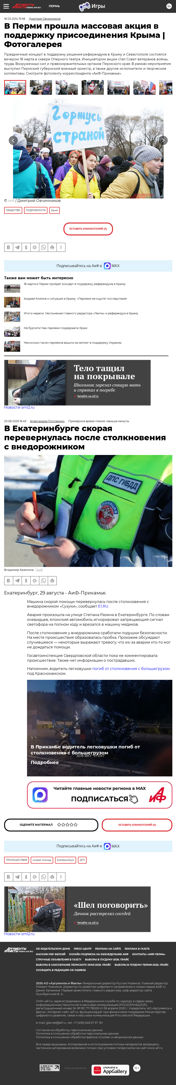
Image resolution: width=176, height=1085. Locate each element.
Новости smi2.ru (19, 407)
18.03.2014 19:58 (14, 18)
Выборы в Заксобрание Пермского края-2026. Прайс (73, 964)
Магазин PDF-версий (50, 954)
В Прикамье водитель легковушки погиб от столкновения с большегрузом (85, 750)
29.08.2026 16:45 (15, 421)
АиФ (11, 200)
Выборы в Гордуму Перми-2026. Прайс (141, 964)
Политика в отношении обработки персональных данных (77, 1033)
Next (163, 140)
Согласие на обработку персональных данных (69, 1030)
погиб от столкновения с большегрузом (130, 669)
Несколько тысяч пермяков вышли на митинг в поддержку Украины (72, 342)
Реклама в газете (137, 948)
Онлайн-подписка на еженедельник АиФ (99, 954)
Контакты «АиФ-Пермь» (148, 954)
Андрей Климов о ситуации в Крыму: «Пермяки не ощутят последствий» (75, 298)
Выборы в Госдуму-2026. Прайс (107, 959)
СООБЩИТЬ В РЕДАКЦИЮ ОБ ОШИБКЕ (61, 970)
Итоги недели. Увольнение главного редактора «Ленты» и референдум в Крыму (81, 313)
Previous (13, 140)
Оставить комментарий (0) (88, 228)
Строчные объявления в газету (58, 959)
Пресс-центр (82, 948)
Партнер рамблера (75, 1068)
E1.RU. (103, 606)
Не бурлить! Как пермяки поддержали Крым (55, 328)
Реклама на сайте (108, 948)
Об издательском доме (53, 948)
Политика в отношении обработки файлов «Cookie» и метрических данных (89, 1037)
